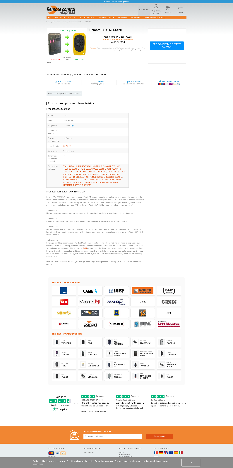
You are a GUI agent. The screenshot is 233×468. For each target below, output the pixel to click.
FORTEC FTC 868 (71, 177)
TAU (85, 248)
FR (156, 453)
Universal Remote (106, 17)
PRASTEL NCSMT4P (82, 185)
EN (171, 453)
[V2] (142, 313)
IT (181, 453)
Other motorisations (153, 17)
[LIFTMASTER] (169, 324)
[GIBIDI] (169, 302)
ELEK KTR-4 (85, 177)
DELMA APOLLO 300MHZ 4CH (97, 169)
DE (161, 453)
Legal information (124, 454)
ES (176, 453)
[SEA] (142, 324)
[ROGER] (142, 291)
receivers (135, 17)
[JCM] (90, 313)
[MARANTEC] (90, 302)
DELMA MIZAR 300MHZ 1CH (101, 180)
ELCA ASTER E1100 (79, 172)
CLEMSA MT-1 (89, 182)
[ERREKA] (64, 324)
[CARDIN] (90, 324)
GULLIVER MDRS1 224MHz (75, 180)
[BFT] (64, 302)
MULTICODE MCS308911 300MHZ (107, 177)
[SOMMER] (116, 324)
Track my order (88, 452)
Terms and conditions (126, 456)
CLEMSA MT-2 (102, 182)
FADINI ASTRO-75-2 (116, 172)
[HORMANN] (116, 313)
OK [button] (191, 463)
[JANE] (169, 313)
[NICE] (64, 291)
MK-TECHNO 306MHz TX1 (104, 166)
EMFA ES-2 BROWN (110, 174)
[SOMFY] (64, 313)
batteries (122, 17)
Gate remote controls (64, 17)
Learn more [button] (38, 464)
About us (121, 452)
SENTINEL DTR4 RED (91, 174)
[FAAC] (169, 291)
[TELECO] (116, 291)
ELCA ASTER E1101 (97, 172)
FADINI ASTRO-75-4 (72, 174)
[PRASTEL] (116, 302)
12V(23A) (67, 146)
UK (166, 453)
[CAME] (90, 291)
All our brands (87, 17)
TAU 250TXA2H (70, 166)
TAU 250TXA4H (84, 166)
